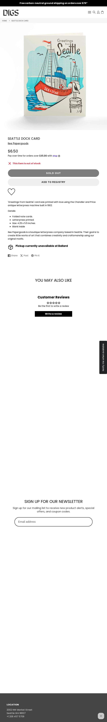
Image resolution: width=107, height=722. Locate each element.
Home (4, 21)
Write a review (53, 313)
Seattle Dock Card (19, 21)
